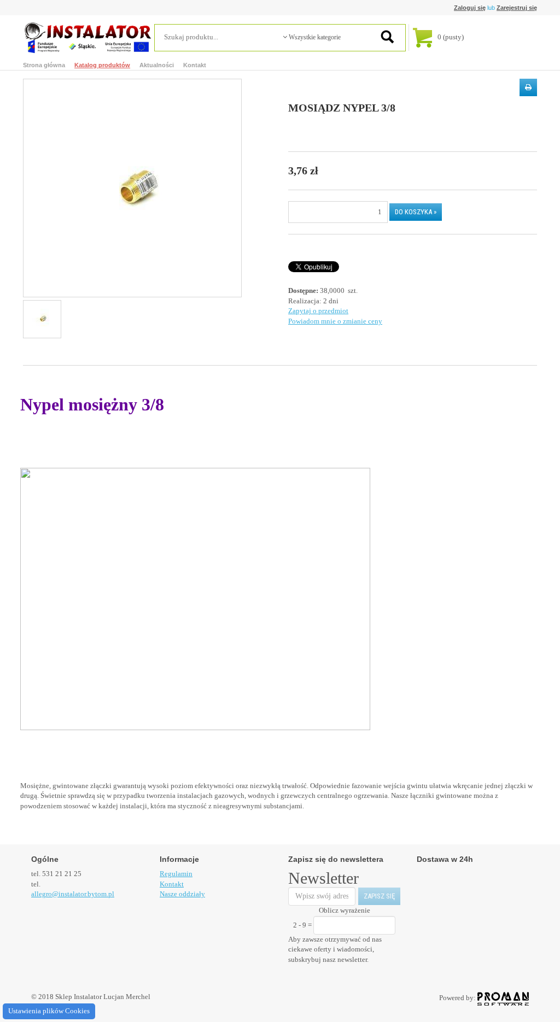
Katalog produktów (102, 65)
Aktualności (156, 65)
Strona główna (44, 65)
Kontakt (194, 65)
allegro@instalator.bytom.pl (72, 894)
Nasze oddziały (182, 894)
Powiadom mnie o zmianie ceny (335, 321)
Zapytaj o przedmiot (318, 311)
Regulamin (176, 874)
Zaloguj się (470, 7)
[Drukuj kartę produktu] (528, 87)
